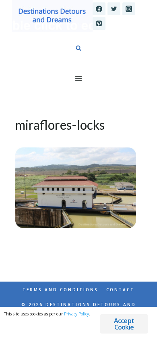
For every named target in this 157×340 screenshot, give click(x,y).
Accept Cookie (124, 324)
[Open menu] (78, 78)
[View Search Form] (78, 48)
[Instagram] (128, 8)
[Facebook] (99, 8)
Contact (120, 289)
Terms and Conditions (60, 289)
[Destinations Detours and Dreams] (52, 16)
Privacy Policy (76, 314)
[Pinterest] (99, 23)
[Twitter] (113, 8)
